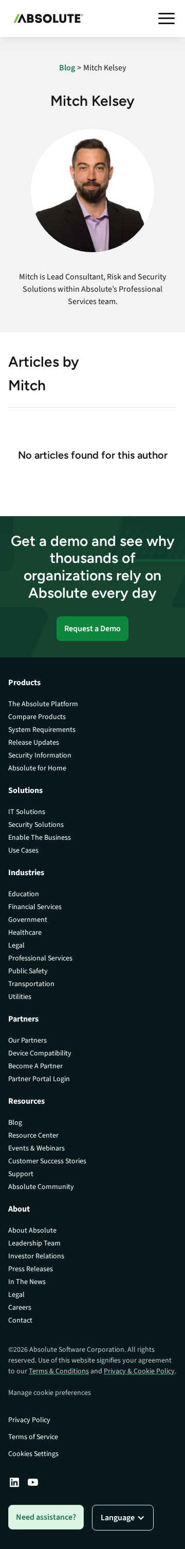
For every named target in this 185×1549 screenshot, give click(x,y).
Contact (20, 1320)
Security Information (39, 755)
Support (20, 1174)
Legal (16, 945)
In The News (27, 1282)
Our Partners (27, 1040)
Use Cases (23, 850)
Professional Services (40, 958)
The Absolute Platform (43, 704)
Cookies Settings (33, 1454)
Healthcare (25, 933)
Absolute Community (41, 1187)
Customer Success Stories (47, 1161)
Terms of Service (33, 1437)
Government (27, 920)
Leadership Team (34, 1243)
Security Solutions (36, 825)
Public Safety (28, 971)
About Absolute (32, 1230)
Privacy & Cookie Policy (139, 1371)
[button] (166, 18)
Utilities (19, 997)
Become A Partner (35, 1066)
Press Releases (30, 1269)
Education (23, 894)
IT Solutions (26, 812)
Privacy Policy (29, 1420)
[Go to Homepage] (45, 18)
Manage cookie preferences (49, 1393)
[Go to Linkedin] (14, 1482)
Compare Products (37, 717)
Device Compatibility (39, 1053)
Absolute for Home (37, 768)
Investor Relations (36, 1256)
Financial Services (35, 907)
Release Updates (33, 743)
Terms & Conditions (59, 1371)
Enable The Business (39, 838)
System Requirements (42, 730)
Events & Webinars (36, 1148)
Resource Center (33, 1135)
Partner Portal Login (39, 1079)
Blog (15, 1123)
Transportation (31, 984)
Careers (19, 1307)
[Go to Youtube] (33, 1482)
